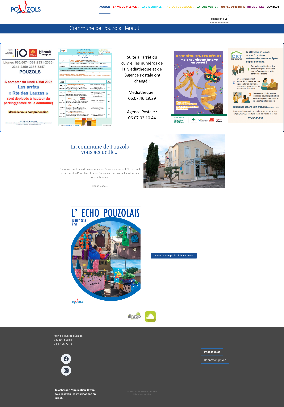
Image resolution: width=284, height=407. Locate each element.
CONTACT (273, 6)
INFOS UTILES (255, 6)
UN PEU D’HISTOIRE (233, 6)
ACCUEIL (104, 6)
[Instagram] (66, 371)
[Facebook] (66, 359)
